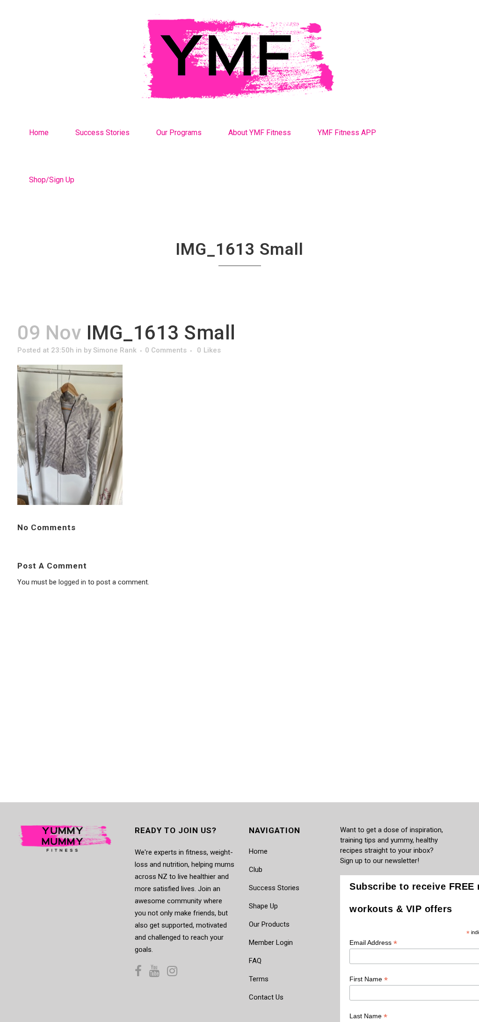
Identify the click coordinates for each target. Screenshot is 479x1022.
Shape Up (263, 906)
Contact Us (266, 997)
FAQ (255, 961)
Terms (259, 979)
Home (258, 851)
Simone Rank (115, 350)
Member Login (271, 942)
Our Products (269, 924)
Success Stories (274, 888)
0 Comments (166, 350)
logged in (72, 582)
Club (255, 869)
